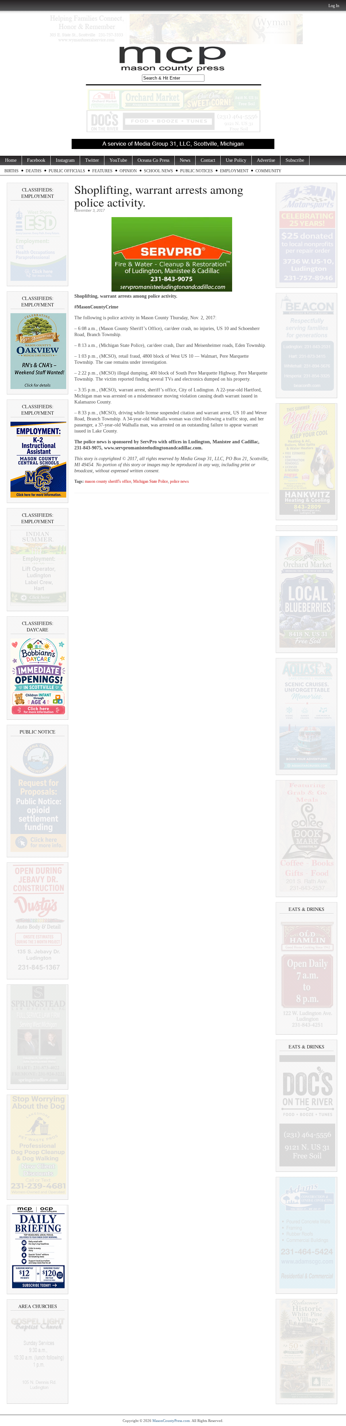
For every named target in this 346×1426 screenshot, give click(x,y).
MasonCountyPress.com (171, 1421)
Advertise (266, 160)
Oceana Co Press (153, 160)
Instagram (65, 160)
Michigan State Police (150, 481)
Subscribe (295, 160)
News (185, 160)
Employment (234, 171)
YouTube (118, 160)
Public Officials (67, 171)
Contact (208, 160)
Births (11, 171)
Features (102, 171)
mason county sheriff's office (108, 481)
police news (179, 481)
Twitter (92, 160)
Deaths (34, 171)
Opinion (128, 171)
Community (268, 171)
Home (11, 160)
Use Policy (236, 160)
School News (158, 171)
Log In (333, 5)
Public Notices (196, 171)
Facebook (36, 160)
